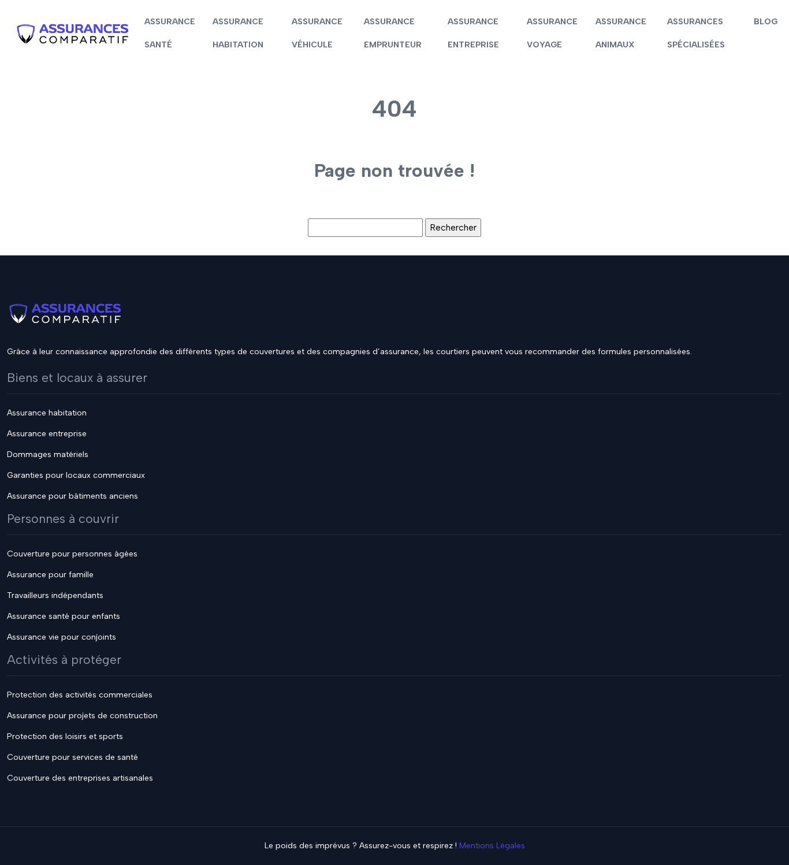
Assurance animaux (621, 33)
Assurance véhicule (317, 33)
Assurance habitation (238, 33)
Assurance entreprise (473, 33)
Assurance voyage (552, 33)
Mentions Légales (492, 846)
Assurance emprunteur (393, 33)
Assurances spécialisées (696, 33)
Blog (765, 22)
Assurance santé (169, 33)
